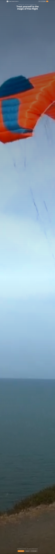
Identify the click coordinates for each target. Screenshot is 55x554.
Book (47, 1)
